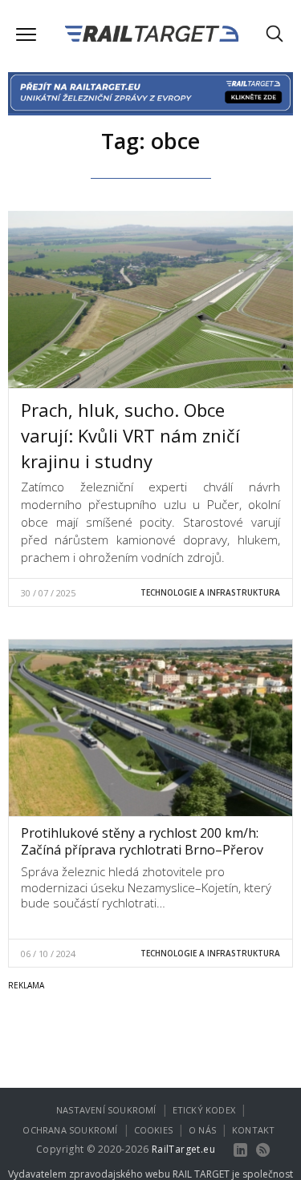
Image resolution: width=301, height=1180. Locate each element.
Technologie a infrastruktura (210, 592)
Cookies (153, 1130)
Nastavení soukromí (106, 1110)
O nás (202, 1130)
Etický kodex (204, 1110)
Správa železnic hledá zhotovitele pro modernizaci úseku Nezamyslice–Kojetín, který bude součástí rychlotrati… (146, 887)
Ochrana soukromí (69, 1130)
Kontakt (253, 1130)
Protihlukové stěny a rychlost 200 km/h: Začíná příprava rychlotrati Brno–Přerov (142, 841)
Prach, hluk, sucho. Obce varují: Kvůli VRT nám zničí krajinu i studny (130, 435)
